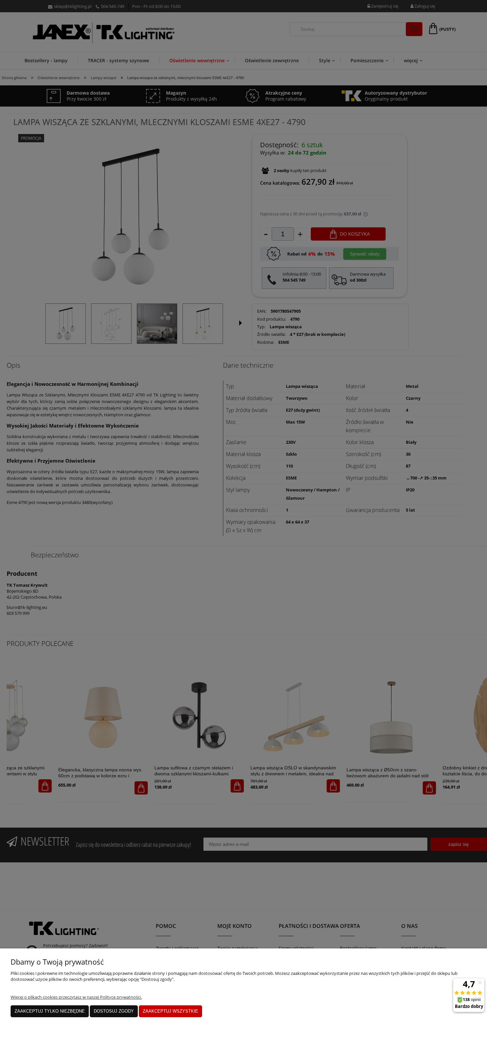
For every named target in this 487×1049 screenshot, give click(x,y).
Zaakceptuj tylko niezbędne (50, 1011)
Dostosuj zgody (114, 1011)
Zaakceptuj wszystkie (170, 1011)
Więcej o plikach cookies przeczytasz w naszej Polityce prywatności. (76, 997)
